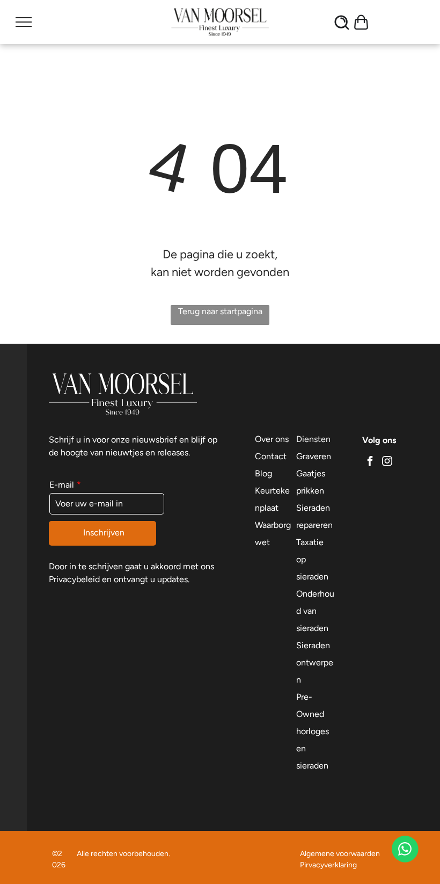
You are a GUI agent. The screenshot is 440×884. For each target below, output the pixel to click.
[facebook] (369, 462)
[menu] (24, 22)
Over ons (272, 439)
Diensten (313, 439)
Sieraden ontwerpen (314, 662)
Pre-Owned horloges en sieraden (312, 731)
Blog (263, 473)
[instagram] (386, 462)
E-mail (61, 485)
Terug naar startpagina (220, 311)
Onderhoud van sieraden (315, 611)
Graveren (313, 456)
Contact (271, 456)
